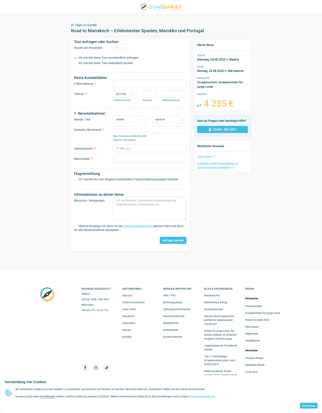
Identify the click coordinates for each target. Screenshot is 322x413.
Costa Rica (251, 372)
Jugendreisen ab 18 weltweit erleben (220, 347)
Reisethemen (170, 330)
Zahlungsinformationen (176, 309)
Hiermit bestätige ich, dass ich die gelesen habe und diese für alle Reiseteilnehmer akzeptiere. (129, 228)
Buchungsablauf (172, 302)
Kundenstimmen (172, 336)
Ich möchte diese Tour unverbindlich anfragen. (108, 58)
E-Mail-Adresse (85, 84)
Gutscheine (128, 323)
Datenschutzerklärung (137, 226)
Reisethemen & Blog (215, 302)
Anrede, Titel (82, 119)
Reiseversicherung (173, 316)
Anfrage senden (173, 240)
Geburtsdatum (85, 148)
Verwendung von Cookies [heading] (25, 382)
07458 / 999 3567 (224, 129)
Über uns (127, 295)
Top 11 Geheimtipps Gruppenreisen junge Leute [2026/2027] (219, 360)
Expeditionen (252, 340)
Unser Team (129, 309)
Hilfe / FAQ (169, 295)
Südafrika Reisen (255, 365)
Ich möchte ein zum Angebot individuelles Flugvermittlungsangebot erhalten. (128, 179)
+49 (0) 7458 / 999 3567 (95, 299)
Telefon (80, 94)
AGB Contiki (204, 156)
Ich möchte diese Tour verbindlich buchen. (106, 63)
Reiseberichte (171, 323)
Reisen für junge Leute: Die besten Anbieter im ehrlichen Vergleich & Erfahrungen (220, 334)
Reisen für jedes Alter (257, 320)
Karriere (126, 330)
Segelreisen (251, 333)
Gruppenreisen (253, 306)
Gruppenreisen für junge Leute (262, 313)
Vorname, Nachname (89, 130)
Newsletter (128, 316)
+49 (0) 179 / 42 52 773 (94, 310)
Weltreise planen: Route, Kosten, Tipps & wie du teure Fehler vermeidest (220, 375)
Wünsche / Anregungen (89, 200)
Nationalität (83, 159)
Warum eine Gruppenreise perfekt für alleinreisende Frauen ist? (219, 320)
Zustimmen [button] (308, 405)
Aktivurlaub (251, 326)
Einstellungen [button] (48, 396)
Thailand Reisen (254, 358)
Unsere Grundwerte (133, 302)
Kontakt (127, 336)
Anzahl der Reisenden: (88, 48)
